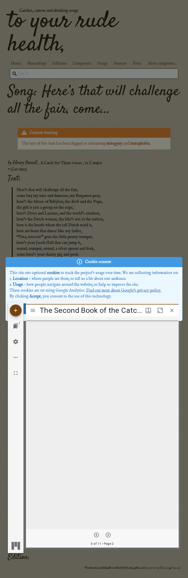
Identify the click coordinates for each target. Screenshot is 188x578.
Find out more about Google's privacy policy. (123, 290)
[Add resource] (16, 310)
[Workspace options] (16, 357)
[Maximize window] (160, 310)
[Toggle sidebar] (33, 310)
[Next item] (108, 535)
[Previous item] (96, 535)
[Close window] (172, 310)
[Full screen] (16, 373)
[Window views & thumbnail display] (148, 310)
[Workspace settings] (16, 342)
